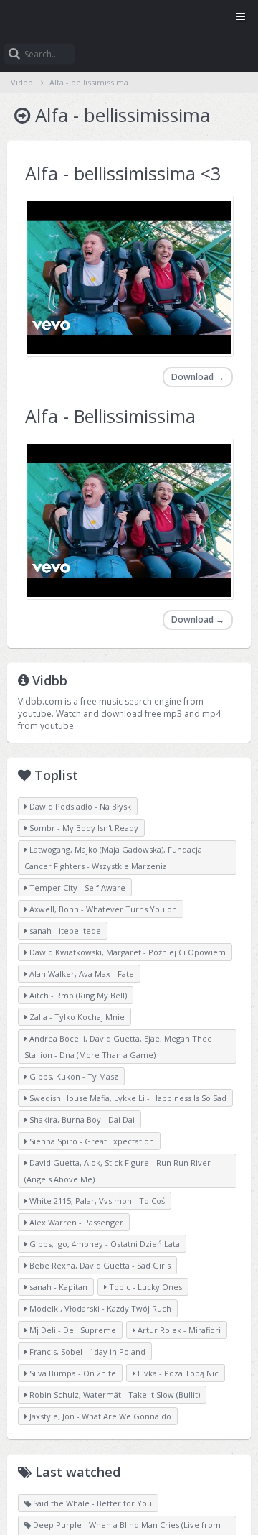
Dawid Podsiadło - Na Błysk (79, 806)
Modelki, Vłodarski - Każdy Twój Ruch (99, 1308)
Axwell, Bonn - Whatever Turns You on (102, 909)
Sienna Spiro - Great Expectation (90, 1141)
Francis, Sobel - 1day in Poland (86, 1351)
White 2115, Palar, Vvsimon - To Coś (96, 1200)
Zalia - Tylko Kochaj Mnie (76, 1016)
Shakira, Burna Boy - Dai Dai (81, 1119)
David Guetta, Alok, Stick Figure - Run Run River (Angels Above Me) (117, 1170)
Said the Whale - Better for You (91, 1503)
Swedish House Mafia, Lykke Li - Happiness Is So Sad (126, 1098)
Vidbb (129, 18)
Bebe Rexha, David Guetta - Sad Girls (99, 1265)
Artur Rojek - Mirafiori (178, 1330)
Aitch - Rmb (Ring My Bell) (77, 995)
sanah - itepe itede (64, 930)
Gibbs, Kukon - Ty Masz (72, 1076)
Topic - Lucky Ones (144, 1286)
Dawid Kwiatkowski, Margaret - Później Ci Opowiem (126, 952)
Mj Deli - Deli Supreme (71, 1330)
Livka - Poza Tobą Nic (177, 1373)
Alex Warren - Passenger (75, 1222)
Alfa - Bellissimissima (110, 416)
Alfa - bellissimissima (88, 82)
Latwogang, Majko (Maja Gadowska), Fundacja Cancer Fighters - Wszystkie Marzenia (113, 857)
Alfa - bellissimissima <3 (123, 173)
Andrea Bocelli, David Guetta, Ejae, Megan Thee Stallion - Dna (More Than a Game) (118, 1046)
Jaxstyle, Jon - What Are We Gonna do (99, 1416)
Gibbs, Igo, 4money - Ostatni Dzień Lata (103, 1243)
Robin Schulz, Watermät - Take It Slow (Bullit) (113, 1394)
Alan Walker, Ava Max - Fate (80, 973)
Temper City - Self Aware (76, 887)
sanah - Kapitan (57, 1286)
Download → (197, 377)
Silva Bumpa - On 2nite (71, 1373)
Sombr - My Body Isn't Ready (82, 827)
